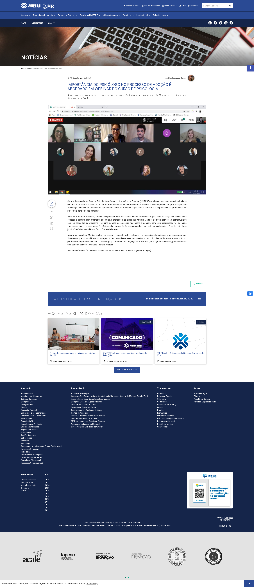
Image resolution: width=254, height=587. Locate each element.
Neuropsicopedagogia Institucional (85, 424)
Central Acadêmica (152, 6)
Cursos (24, 15)
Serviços (127, 15)
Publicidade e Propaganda (32, 455)
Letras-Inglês (26, 438)
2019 (47, 491)
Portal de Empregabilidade (205, 402)
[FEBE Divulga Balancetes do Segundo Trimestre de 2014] (180, 341)
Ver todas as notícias (127, 370)
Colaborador (37, 23)
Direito (24, 407)
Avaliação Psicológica (80, 393)
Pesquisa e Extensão (43, 15)
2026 (47, 480)
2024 (47, 485)
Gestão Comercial (28, 435)
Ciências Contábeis (29, 399)
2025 (47, 482)
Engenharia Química (29, 430)
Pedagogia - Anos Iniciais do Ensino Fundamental (41, 446)
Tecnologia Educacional (31, 460)
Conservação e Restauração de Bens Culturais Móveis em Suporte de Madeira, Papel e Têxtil (109, 396)
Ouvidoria (194, 6)
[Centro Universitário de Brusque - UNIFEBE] (37, 5)
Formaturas (162, 413)
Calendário (161, 399)
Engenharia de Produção (31, 424)
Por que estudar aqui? (166, 421)
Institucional (142, 15)
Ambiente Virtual (132, 6)
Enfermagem (26, 418)
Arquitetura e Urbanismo (31, 396)
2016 (47, 496)
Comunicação (27, 482)
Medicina (25, 441)
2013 (47, 505)
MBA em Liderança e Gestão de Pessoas (88, 421)
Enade (160, 407)
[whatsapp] (51, 228)
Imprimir (199, 284)
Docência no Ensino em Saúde (83, 407)
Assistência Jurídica (202, 399)
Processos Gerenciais (30, 449)
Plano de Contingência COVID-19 (170, 418)
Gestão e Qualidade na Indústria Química (88, 416)
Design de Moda (28, 402)
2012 (47, 507)
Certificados (162, 402)
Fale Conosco (159, 15)
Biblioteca (161, 393)
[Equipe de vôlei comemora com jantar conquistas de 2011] (73, 341)
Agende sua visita (28, 485)
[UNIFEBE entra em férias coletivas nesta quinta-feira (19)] (127, 341)
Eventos (160, 410)
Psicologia (25, 452)
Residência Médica (165, 424)
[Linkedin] (51, 223)
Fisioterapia (26, 432)
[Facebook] (51, 212)
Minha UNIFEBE (170, 6)
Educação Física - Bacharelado (33, 413)
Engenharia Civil (27, 421)
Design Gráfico (27, 405)
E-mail (183, 6)
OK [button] (249, 583)
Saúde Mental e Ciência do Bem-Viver (87, 427)
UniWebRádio (162, 427)
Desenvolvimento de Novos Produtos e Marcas (90, 399)
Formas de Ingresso (165, 416)
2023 (47, 488)
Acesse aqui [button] (92, 583)
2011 (47, 510)
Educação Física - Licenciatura (33, 416)
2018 (47, 493)
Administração (27, 393)
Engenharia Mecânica (30, 427)
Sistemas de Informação (31, 457)
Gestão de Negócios (79, 413)
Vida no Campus (110, 15)
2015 (47, 499)
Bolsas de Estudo (66, 15)
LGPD (23, 491)
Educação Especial (29, 410)
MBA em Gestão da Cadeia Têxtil (84, 418)
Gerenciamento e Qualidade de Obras (86, 410)
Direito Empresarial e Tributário (84, 405)
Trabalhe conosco (28, 480)
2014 (47, 502)
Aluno (24, 23)
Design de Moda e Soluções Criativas (86, 402)
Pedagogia (25, 443)
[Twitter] (51, 217)
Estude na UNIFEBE (89, 15)
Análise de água (200, 393)
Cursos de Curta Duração (167, 405)
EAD (50, 23)
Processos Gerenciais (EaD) (32, 463)
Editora (197, 396)
